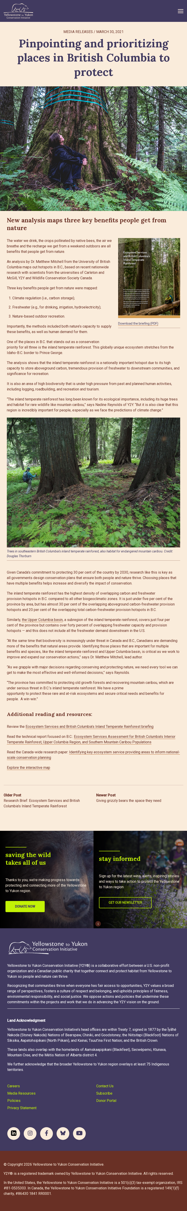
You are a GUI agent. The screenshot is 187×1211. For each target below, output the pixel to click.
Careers (13, 1086)
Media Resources (21, 1093)
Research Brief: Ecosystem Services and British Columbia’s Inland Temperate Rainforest (42, 800)
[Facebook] (46, 1133)
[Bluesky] (63, 1133)
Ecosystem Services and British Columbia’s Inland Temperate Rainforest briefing (89, 726)
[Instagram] (30, 1133)
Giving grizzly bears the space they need (128, 798)
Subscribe (104, 1093)
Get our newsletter (125, 902)
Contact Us (105, 1086)
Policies (14, 1100)
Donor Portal (106, 1100)
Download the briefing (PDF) (138, 323)
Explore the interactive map (28, 767)
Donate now (25, 906)
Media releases (78, 32)
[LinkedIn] (13, 1133)
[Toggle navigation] (180, 11)
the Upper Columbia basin (42, 620)
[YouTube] (79, 1133)
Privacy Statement (21, 1108)
